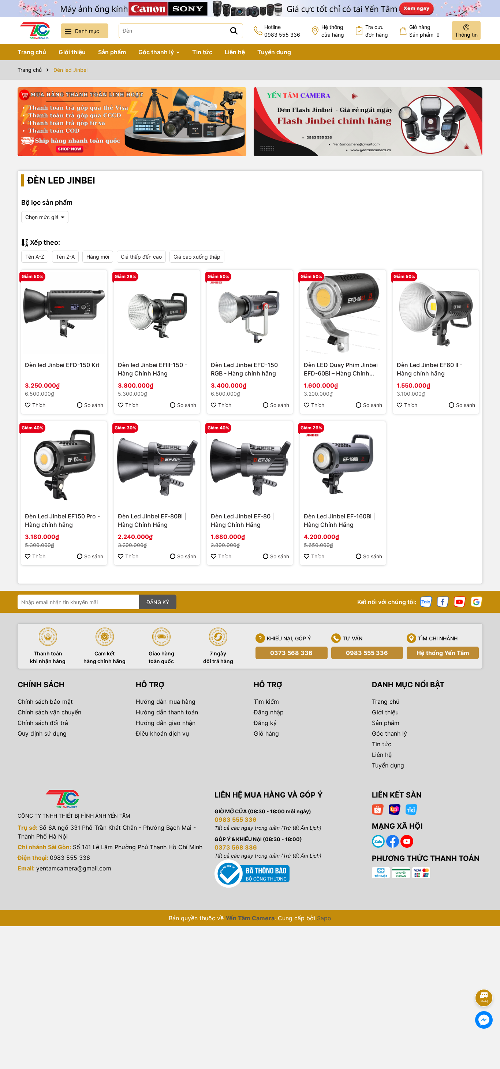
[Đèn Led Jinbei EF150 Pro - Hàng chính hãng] (64, 464)
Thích (38, 405)
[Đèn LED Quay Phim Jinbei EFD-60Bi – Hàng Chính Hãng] (343, 313)
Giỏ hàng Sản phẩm (424, 31)
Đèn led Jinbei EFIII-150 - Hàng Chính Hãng (152, 369)
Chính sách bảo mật (45, 701)
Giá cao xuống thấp (196, 257)
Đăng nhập (269, 712)
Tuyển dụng (274, 52)
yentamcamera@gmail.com (73, 868)
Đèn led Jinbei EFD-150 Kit (62, 365)
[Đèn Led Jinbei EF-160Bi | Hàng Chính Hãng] (343, 464)
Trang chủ (32, 52)
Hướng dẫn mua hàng (165, 701)
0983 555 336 (367, 652)
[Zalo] (426, 601)
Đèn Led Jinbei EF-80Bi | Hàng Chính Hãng (152, 520)
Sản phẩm (112, 52)
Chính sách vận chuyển (49, 712)
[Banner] (132, 121)
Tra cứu (376, 31)
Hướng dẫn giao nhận (165, 722)
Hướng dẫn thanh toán (167, 712)
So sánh (93, 405)
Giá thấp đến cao (141, 257)
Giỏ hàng (266, 733)
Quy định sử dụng (42, 733)
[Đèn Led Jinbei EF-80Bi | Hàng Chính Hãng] (157, 464)
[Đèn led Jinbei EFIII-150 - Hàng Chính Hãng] (157, 313)
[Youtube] (460, 601)
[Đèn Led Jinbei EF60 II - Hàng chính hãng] (436, 313)
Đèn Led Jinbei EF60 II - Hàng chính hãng (429, 369)
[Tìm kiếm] (234, 30)
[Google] (476, 601)
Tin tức (202, 52)
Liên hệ (235, 52)
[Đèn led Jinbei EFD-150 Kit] (64, 313)
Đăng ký (265, 722)
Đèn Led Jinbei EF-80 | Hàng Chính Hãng (242, 520)
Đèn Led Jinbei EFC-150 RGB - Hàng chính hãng (244, 369)
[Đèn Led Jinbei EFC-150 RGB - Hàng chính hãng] (250, 313)
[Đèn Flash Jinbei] (368, 121)
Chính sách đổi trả (43, 722)
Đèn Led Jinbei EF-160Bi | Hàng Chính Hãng (339, 520)
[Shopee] (378, 809)
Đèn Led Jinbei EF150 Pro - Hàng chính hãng (62, 520)
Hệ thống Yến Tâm (443, 652)
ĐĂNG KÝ (157, 602)
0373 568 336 (291, 652)
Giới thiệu (72, 52)
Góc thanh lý (156, 52)
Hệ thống (332, 31)
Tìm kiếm (266, 701)
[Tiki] (411, 809)
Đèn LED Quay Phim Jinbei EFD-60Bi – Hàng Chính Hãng (341, 369)
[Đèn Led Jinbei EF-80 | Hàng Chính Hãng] (250, 464)
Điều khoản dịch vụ (162, 733)
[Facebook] (443, 601)
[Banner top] (250, 8)
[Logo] (34, 30)
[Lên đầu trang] (484, 977)
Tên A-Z (34, 257)
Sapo (324, 918)
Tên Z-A (65, 257)
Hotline (282, 31)
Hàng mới (97, 257)
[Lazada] (394, 809)
